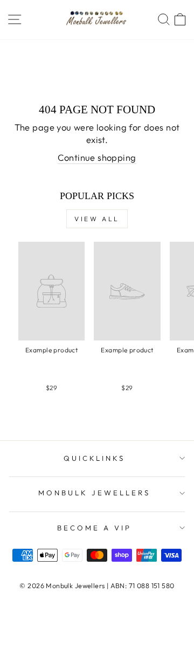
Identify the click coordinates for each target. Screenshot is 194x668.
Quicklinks (95, 458)
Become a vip (94, 527)
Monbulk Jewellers (94, 492)
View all (97, 219)
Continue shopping (97, 157)
